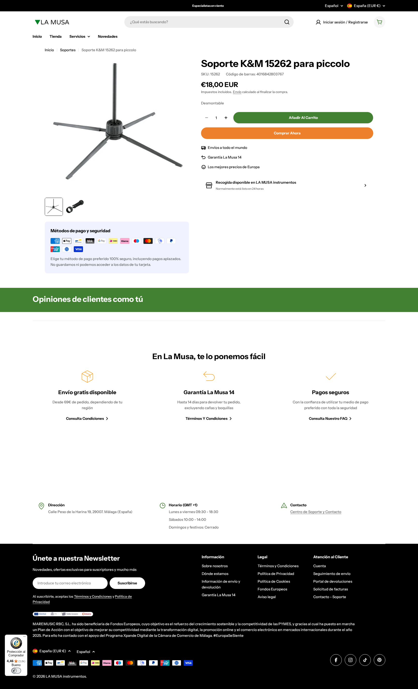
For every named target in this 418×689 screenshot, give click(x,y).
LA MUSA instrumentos (66, 676)
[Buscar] (287, 22)
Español (331, 5)
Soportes (67, 50)
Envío (237, 92)
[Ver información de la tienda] (365, 185)
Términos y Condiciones (93, 596)
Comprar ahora (287, 133)
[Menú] (24, 637)
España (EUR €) (367, 5)
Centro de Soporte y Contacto (315, 511)
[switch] (16, 671)
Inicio (49, 50)
